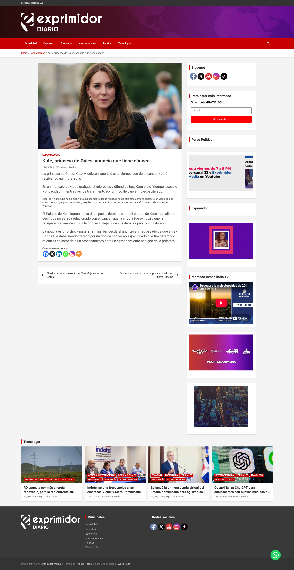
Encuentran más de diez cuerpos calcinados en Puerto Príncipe (146, 275)
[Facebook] (46, 254)
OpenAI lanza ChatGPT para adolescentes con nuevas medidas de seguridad (241, 492)
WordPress (124, 563)
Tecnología (124, 43)
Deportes (48, 43)
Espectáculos (51, 154)
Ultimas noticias (64, 479)
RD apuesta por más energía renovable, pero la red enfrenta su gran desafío (48, 492)
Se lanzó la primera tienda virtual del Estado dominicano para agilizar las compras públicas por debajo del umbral (177, 494)
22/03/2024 (48, 167)
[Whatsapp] (66, 254)
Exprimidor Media (66, 167)
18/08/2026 (220, 496)
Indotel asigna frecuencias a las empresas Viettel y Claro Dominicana (114, 490)
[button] (276, 555)
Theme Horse (84, 563)
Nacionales (31, 479)
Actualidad (30, 43)
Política (107, 43)
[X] (52, 254)
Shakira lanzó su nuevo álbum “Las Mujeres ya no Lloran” (75, 275)
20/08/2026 (30, 496)
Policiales (186, 475)
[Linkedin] (59, 254)
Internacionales (87, 43)
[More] (79, 254)
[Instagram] (72, 254)
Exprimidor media (51, 563)
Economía (66, 43)
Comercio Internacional (101, 475)
